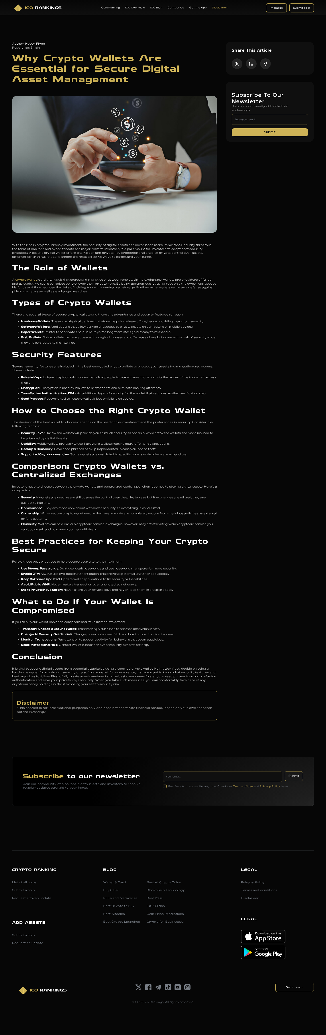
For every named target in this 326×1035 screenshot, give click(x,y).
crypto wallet (26, 280)
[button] (111, 8)
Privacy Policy (270, 786)
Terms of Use (243, 786)
